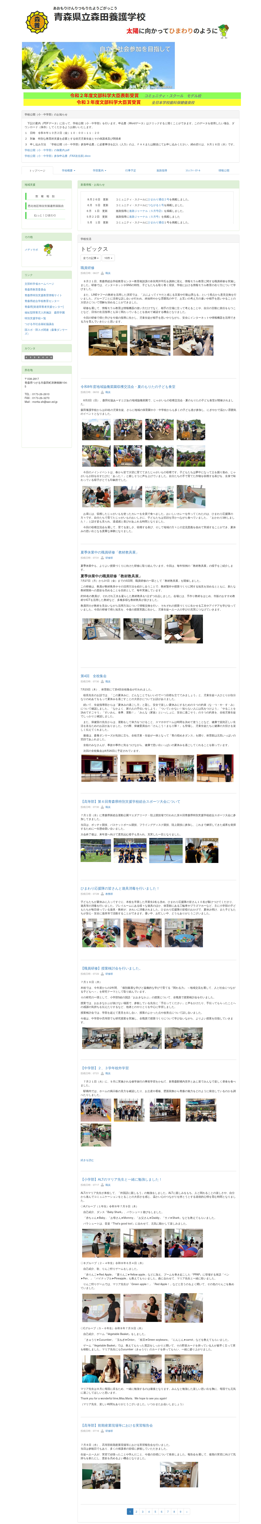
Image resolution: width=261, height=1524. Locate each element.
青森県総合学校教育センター (42, 301)
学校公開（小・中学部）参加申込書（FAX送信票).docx (58, 156)
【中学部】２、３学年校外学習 (106, 1067)
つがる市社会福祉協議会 (39, 324)
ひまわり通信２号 (158, 199)
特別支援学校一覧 (35, 318)
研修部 (109, 557)
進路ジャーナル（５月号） (145, 216)
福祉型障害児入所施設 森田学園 (45, 312)
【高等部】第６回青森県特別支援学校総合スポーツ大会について (130, 801)
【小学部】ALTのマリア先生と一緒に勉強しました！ (121, 1179)
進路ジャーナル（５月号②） (146, 211)
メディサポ (34, 249)
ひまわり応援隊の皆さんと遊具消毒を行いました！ (120, 888)
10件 (107, 258)
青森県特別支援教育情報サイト (43, 295)
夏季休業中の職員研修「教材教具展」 (110, 551)
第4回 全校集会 (94, 675)
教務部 (109, 894)
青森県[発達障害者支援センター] (44, 306)
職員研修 (87, 267)
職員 (107, 273)
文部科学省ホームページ (39, 283)
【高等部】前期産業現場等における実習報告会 (117, 1425)
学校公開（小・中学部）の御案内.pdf (47, 150)
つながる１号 (156, 205)
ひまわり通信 (156, 222)
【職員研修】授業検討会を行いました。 (112, 968)
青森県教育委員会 (35, 289)
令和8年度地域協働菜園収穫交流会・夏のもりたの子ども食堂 (128, 386)
